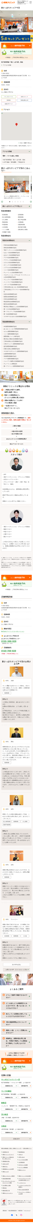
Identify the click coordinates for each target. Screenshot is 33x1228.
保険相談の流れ (6, 1161)
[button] (16, 124)
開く (16, 206)
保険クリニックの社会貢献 (25, 1176)
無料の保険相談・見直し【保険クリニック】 (11, 1148)
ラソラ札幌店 (6, 1091)
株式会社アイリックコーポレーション (12, 631)
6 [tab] (23, 201)
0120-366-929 (8, 641)
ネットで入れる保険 (23, 1159)
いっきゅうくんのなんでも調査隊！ (25, 1186)
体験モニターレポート (8, 1193)
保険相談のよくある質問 (8, 1169)
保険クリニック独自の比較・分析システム (8, 1157)
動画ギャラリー (22, 1170)
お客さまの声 (6, 1164)
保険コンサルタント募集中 (9, 1176)
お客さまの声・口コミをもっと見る (16, 969)
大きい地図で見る (25, 143)
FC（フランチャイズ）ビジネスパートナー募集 (9, 1182)
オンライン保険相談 (23, 1167)
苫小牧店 (4, 1114)
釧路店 (3, 1103)
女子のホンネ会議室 (23, 1165)
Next (31, 202)
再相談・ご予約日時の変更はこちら (17, 57)
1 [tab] (9, 201)
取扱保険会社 (22, 1152)
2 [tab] (12, 201)
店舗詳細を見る (9, 1085)
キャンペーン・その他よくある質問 (25, 1192)
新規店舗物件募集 (7, 1178)
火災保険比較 (22, 1162)
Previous (2, 202)
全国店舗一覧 (6, 1152)
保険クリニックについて (8, 1154)
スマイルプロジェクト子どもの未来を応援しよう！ (25, 1179)
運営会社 (5, 1188)
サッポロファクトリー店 (10, 1080)
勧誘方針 (20, 1210)
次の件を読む (16, 964)
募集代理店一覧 (6, 1190)
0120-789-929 (8, 651)
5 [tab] (20, 201)
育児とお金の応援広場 (24, 1189)
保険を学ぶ (5, 1166)
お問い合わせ (22, 1157)
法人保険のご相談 (7, 1185)
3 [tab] (15, 201)
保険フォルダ (6, 1171)
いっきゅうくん (22, 1182)
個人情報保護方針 (13, 1210)
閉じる (16, 151)
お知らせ (21, 1154)
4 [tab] (17, 201)
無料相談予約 (24, 1085)
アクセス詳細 (7, 65)
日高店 (3, 1126)
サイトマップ (27, 1210)
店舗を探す (16, 1139)
